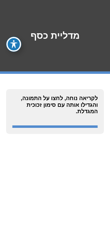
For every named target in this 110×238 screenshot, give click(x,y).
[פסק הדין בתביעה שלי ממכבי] (55, 127)
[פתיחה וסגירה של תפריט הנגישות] (13, 44)
